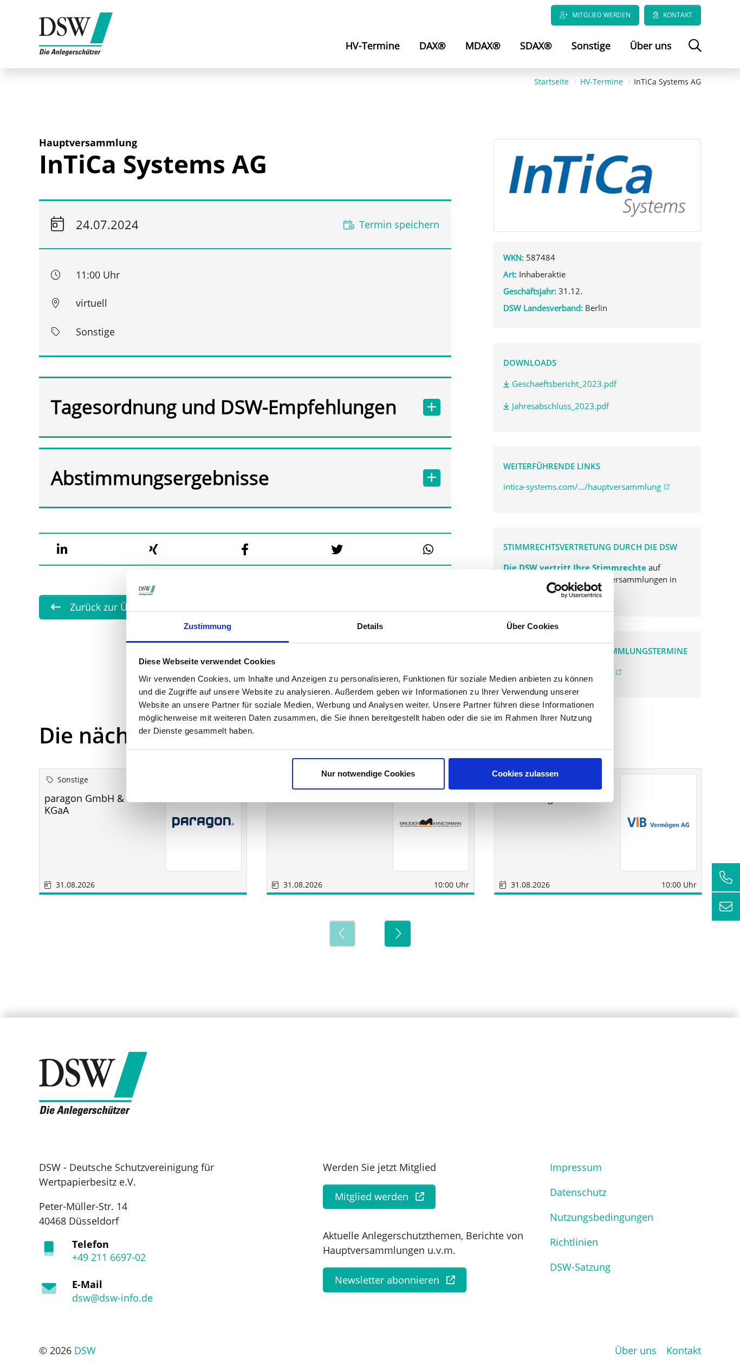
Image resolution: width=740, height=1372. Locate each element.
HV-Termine (373, 45)
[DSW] (93, 1082)
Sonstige (591, 45)
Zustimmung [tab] (208, 626)
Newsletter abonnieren (387, 1279)
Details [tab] (370, 626)
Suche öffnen (693, 53)
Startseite (551, 81)
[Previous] (342, 934)
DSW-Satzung (580, 1266)
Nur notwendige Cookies (368, 773)
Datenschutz (578, 1192)
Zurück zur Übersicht (115, 606)
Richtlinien (574, 1241)
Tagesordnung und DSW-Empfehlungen (224, 406)
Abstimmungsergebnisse (160, 477)
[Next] (398, 934)
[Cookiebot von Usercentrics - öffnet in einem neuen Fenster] (554, 591)
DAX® (432, 45)
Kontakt (677, 15)
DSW (85, 1350)
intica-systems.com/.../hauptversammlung (582, 486)
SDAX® (536, 45)
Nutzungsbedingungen (601, 1217)
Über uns (651, 45)
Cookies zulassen (525, 773)
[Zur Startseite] (76, 33)
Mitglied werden (601, 15)
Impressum (576, 1167)
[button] (62, 549)
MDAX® (483, 45)
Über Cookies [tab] (533, 626)
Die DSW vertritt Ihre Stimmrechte (575, 567)
